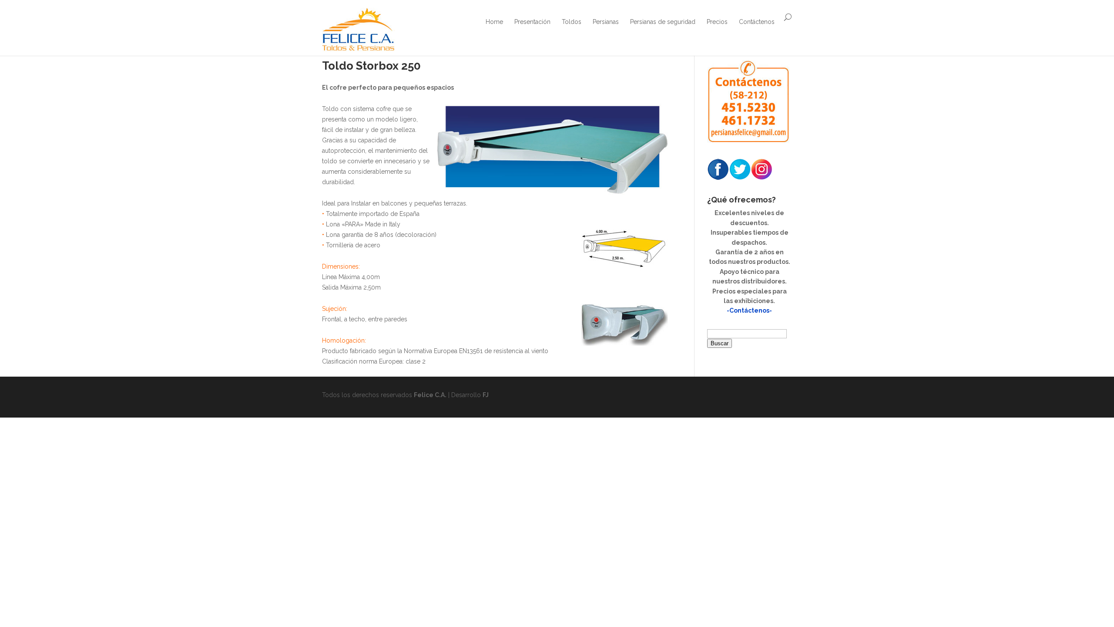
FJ (486, 394)
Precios (717, 21)
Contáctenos (757, 21)
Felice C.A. (430, 394)
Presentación (532, 21)
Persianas (606, 21)
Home (494, 21)
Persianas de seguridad (662, 21)
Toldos (571, 21)
